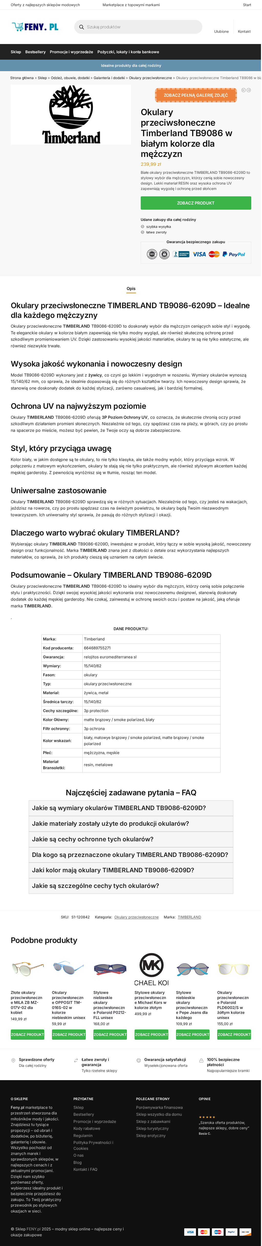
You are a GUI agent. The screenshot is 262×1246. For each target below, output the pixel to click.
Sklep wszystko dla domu (159, 1114)
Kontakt (244, 31)
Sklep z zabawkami (153, 1121)
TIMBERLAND (189, 917)
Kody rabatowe (86, 1128)
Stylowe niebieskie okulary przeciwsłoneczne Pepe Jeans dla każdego (192, 1005)
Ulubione (221, 31)
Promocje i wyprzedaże (94, 1121)
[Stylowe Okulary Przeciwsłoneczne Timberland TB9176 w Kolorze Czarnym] (248, 90)
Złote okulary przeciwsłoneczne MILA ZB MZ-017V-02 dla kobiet (26, 1002)
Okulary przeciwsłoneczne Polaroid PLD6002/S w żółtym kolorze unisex (233, 1005)
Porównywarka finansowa (159, 1107)
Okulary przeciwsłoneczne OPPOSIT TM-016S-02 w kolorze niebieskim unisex (68, 1005)
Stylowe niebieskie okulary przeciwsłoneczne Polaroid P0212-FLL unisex (109, 1005)
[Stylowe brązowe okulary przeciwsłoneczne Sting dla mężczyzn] (243, 90)
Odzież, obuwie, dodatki (70, 78)
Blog (77, 1162)
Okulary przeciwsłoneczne (150, 78)
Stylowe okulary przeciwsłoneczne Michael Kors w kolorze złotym (151, 1000)
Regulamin (83, 1135)
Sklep (42, 78)
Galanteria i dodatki (109, 78)
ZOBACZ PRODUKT (196, 203)
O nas (78, 1155)
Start (247, 5)
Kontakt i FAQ (85, 1169)
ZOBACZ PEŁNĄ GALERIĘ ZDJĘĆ (196, 95)
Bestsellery (83, 1114)
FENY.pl (34, 1229)
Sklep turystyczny (152, 1128)
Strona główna (22, 78)
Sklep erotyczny (151, 1135)
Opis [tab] (131, 288)
